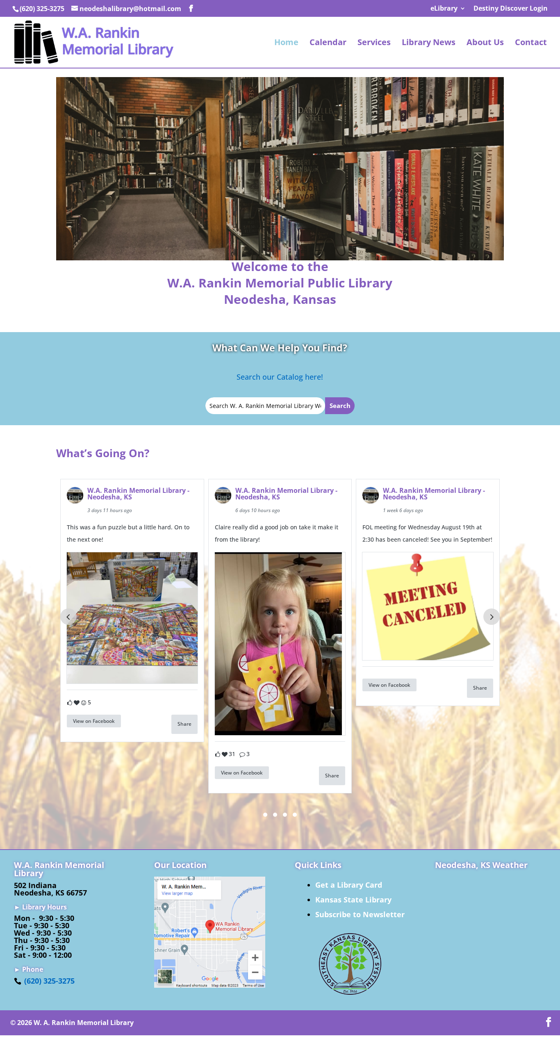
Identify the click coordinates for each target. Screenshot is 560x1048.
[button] (265, 815)
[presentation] (68, 616)
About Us (485, 43)
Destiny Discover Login (510, 9)
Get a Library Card (348, 885)
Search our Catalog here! (280, 377)
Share (184, 723)
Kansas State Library (353, 899)
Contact (531, 43)
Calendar (328, 43)
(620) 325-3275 (49, 981)
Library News (428, 43)
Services (374, 43)
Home (286, 43)
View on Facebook (94, 721)
